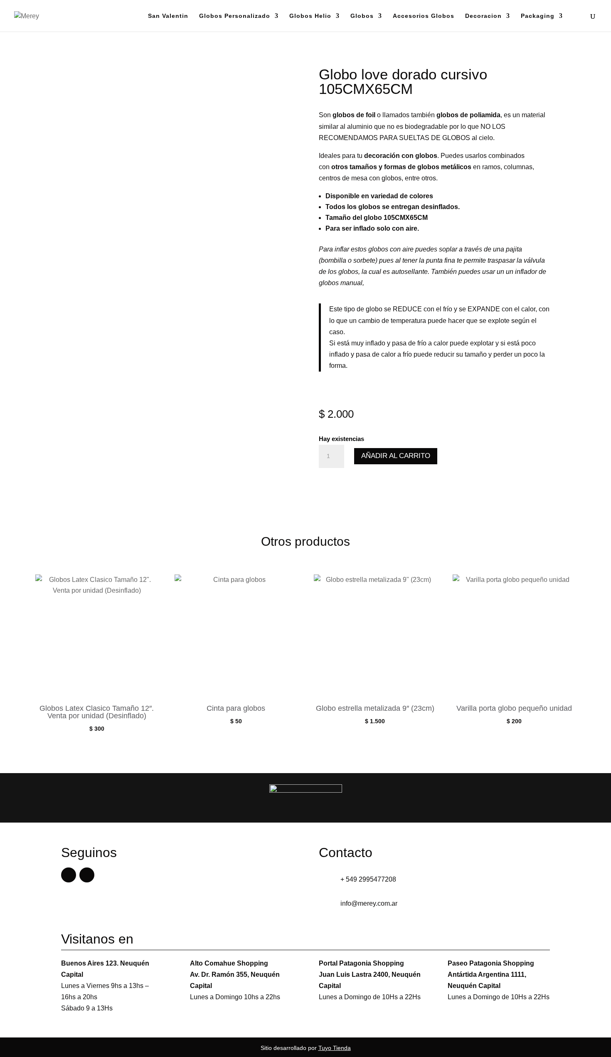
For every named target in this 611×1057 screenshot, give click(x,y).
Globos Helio (310, 16)
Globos (362, 16)
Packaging (537, 16)
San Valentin (168, 16)
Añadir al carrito (395, 456)
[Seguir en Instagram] (86, 874)
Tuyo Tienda (334, 1048)
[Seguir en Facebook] (68, 874)
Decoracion (483, 16)
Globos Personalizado (234, 16)
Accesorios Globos (423, 16)
